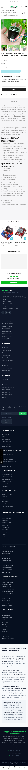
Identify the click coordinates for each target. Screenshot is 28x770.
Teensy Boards (5, 539)
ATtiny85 (4, 534)
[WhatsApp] (9, 312)
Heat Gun (4, 629)
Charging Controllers (6, 486)
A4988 (7, 122)
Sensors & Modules (7, 326)
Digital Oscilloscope (6, 619)
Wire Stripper (5, 631)
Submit (14, 89)
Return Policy (5, 357)
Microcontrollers (6, 328)
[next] (25, 32)
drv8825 (13, 122)
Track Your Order (6, 350)
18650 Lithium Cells (6, 584)
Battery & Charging (7, 394)
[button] (6, 67)
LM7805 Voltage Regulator (8, 589)
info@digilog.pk (7, 306)
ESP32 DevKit (5, 520)
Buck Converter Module (7, 591)
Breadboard (4, 624)
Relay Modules (5, 501)
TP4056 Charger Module (7, 586)
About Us (4, 363)
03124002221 (15, 1)
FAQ (3, 352)
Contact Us (5, 365)
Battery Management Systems (9, 461)
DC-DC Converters (6, 464)
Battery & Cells (5, 579)
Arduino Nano (5, 536)
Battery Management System (8, 603)
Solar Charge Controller (7, 596)
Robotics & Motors (6, 331)
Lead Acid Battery (6, 600)
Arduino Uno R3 (5, 515)
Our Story (4, 384)
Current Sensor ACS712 (7, 565)
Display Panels (5, 499)
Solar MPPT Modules (6, 466)
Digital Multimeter (6, 613)
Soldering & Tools (6, 338)
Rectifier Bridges (5, 434)
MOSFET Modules (6, 439)
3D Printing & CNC (10, 10)
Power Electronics (6, 389)
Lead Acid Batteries (6, 481)
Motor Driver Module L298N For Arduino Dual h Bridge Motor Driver (6, 243)
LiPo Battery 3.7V (6, 598)
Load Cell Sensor (6, 562)
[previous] (3, 32)
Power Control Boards (7, 446)
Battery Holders (5, 483)
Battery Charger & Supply (8, 582)
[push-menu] (2, 6)
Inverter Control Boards (7, 456)
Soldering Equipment (6, 615)
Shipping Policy (6, 355)
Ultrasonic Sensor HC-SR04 (8, 546)
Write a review (14, 282)
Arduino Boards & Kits (7, 321)
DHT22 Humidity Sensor (7, 551)
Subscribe (22, 413)
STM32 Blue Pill (5, 527)
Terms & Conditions (7, 368)
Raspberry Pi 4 (5, 525)
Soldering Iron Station (7, 617)
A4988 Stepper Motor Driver (20, 243)
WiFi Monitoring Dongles (7, 459)
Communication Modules (7, 506)
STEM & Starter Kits (7, 336)
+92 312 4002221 (7, 303)
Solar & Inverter (6, 392)
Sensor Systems (5, 503)
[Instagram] (6, 312)
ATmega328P (5, 529)
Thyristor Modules (6, 444)
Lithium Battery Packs (7, 474)
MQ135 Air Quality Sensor (8, 556)
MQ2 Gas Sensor (6, 553)
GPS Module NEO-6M (7, 569)
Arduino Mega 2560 (6, 518)
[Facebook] (2, 312)
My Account (5, 347)
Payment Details (6, 370)
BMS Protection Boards (7, 479)
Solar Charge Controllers (7, 454)
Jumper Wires (5, 626)
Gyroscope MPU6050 (7, 567)
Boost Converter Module (7, 593)
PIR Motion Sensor (6, 558)
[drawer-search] (22, 7)
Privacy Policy (14, 763)
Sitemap (4, 397)
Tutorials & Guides (6, 382)
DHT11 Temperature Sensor (8, 549)
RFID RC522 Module (6, 572)
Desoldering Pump (6, 633)
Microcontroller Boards (7, 494)
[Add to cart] (11, 238)
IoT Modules (4, 496)
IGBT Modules (5, 436)
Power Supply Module (7, 605)
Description (14, 101)
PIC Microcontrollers (6, 532)
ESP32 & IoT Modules (7, 323)
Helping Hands (5, 636)
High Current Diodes (6, 441)
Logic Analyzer (5, 622)
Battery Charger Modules (8, 476)
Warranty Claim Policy (7, 360)
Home (2, 10)
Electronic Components (8, 387)
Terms (20, 763)
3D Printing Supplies (7, 333)
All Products (5, 379)
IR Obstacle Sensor (6, 560)
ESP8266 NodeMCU (6, 522)
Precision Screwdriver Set (8, 638)
